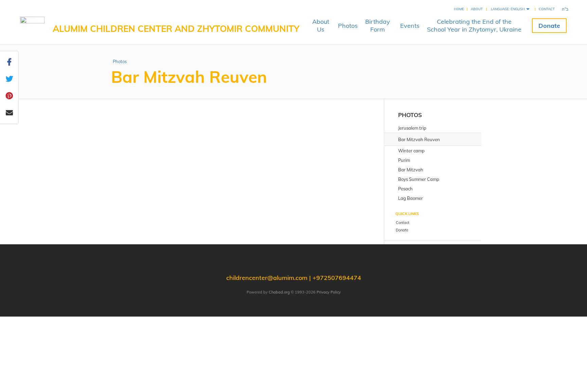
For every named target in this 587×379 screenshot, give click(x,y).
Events (410, 26)
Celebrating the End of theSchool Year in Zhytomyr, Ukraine (474, 25)
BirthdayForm (377, 25)
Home (459, 9)
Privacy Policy (329, 292)
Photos (348, 26)
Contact (547, 9)
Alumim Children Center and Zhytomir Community (176, 28)
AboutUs (320, 25)
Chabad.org (279, 292)
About (477, 9)
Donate (549, 26)
